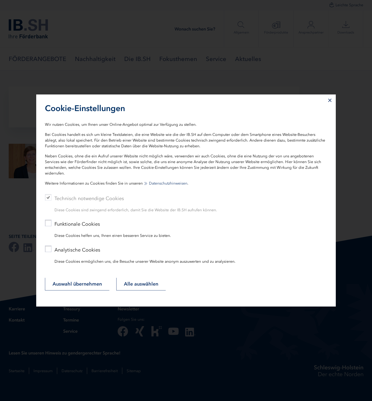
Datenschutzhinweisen (168, 183)
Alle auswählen (141, 284)
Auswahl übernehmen (77, 284)
